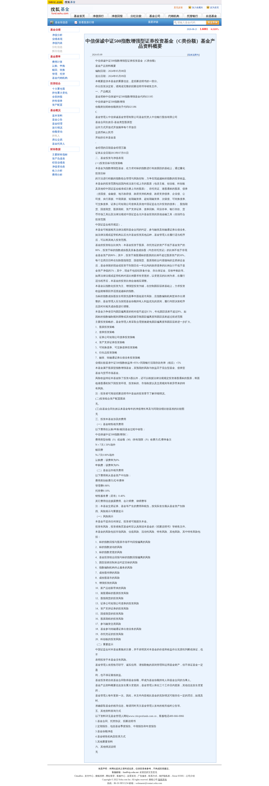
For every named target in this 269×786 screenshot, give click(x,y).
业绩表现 (57, 39)
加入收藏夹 (197, 7)
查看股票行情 (86, 22)
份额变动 (57, 131)
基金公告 (57, 119)
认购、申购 (58, 66)
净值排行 (98, 16)
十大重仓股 (58, 88)
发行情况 (57, 127)
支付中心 (89, 776)
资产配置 (57, 104)
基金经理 (57, 123)
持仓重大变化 (60, 92)
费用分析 (57, 174)
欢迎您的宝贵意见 (148, 772)
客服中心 (121, 776)
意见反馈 (178, 7)
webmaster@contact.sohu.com (149, 783)
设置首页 (131, 776)
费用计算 (57, 62)
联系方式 (152, 776)
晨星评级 (153, 22)
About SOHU (178, 776)
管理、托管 (58, 74)
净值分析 (57, 35)
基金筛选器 (61, 22)
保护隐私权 (164, 776)
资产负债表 (58, 158)
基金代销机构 (60, 78)
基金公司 (154, 16)
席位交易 (57, 139)
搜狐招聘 (99, 776)
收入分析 (57, 170)
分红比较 (135, 16)
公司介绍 (190, 776)
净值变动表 (58, 166)
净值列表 (57, 43)
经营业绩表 (58, 162)
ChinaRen (78, 776)
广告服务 (142, 776)
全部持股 (57, 96)
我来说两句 (193, 55)
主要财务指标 (60, 154)
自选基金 (211, 16)
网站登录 (110, 776)
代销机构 (173, 16)
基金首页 (79, 16)
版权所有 (162, 779)
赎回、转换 (58, 70)
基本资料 (57, 115)
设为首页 (214, 7)
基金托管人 (58, 143)
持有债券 (57, 100)
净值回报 (117, 16)
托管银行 (192, 16)
